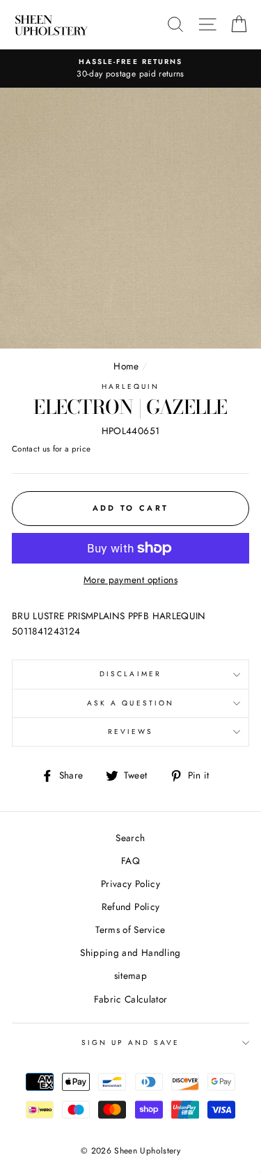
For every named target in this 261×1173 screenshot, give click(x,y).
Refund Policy (130, 906)
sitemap (130, 975)
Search (130, 838)
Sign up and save (130, 1042)
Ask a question (130, 703)
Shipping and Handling (130, 952)
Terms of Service (130, 929)
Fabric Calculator (131, 999)
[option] (130, 68)
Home (126, 366)
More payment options (130, 579)
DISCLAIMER (130, 674)
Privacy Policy (130, 884)
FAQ (130, 861)
